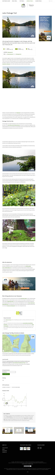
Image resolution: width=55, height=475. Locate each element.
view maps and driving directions (14, 125)
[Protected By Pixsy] (27, 466)
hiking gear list (18, 54)
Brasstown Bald (23, 298)
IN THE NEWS (4, 450)
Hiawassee (18, 112)
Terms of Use (30, 463)
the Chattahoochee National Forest (19, 362)
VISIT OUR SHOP (5, 447)
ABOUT (3, 449)
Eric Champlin (7, 413)
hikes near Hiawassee (11, 305)
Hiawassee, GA (10, 52)
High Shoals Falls (10, 301)
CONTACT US (4, 452)
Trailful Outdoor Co (9, 416)
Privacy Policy (24, 463)
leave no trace (8, 319)
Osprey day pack (10, 54)
